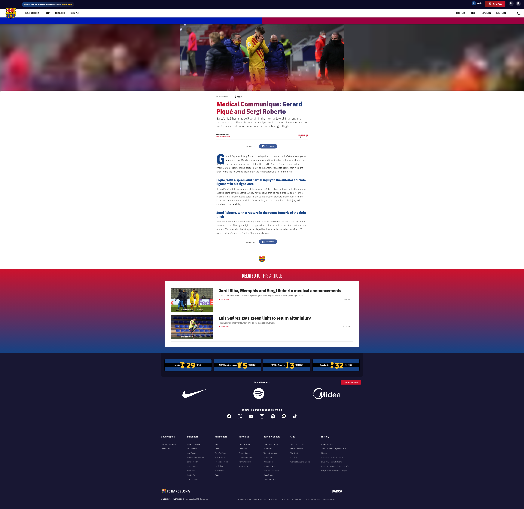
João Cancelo (192, 479)
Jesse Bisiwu (244, 466)
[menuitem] (518, 3)
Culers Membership (271, 444)
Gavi (216, 444)
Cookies (263, 499)
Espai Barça (486, 13)
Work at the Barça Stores (300, 462)
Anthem (293, 457)
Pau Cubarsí (192, 449)
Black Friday (268, 475)
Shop (48, 13)
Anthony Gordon (245, 457)
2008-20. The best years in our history (333, 451)
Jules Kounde (192, 466)
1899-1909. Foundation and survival (335, 466)
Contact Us (284, 499)
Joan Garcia (165, 449)
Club (473, 13)
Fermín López (220, 453)
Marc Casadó (220, 457)
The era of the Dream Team (332, 457)
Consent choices (329, 499)
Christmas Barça (270, 479)
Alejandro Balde (193, 444)
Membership (60, 13)
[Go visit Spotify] (259, 393)
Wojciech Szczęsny (168, 444)
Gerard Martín (192, 462)
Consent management (312, 499)
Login (478, 3)
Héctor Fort (191, 475)
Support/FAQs (269, 466)
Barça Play (75, 13)
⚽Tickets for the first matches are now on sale (48, 4)
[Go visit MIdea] (327, 393)
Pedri (217, 449)
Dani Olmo (219, 466)
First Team (460, 13)
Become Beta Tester (271, 470)
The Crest (294, 453)
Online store (268, 462)
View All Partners (351, 382)
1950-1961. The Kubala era (331, 462)
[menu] (518, 3)
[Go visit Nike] (194, 393)
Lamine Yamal (244, 444)
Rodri (217, 475)
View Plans (497, 4)
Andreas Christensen (195, 457)
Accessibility (273, 499)
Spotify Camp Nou (297, 444)
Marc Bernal (219, 470)
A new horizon (327, 444)
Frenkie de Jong (221, 462)
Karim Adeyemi (245, 462)
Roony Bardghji (245, 453)
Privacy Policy (252, 499)
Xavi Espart (191, 453)
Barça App (268, 457)
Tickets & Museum (32, 13)
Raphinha (243, 449)
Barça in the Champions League (334, 470)
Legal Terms (240, 499)
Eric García (191, 470)
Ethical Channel (296, 449)
